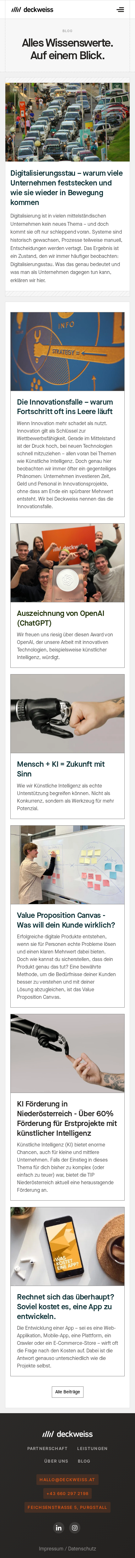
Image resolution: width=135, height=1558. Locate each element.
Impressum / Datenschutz (67, 1548)
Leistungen (92, 1448)
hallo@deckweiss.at (67, 1479)
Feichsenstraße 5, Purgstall (67, 1507)
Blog (84, 1461)
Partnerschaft (47, 1448)
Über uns (56, 1461)
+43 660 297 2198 (67, 1493)
